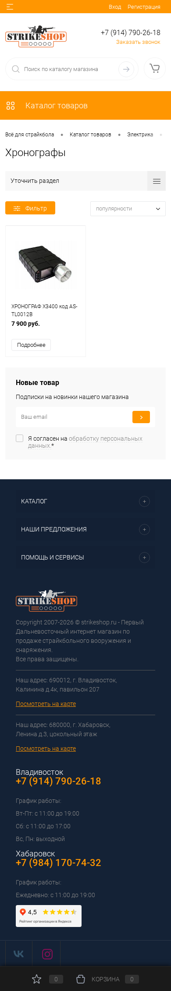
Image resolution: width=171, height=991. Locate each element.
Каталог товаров (56, 105)
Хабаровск (35, 853)
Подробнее (31, 345)
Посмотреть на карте (46, 703)
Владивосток (39, 772)
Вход (115, 7)
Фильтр (36, 208)
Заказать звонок (138, 42)
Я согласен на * (85, 442)
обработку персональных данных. (85, 442)
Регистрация (144, 7)
